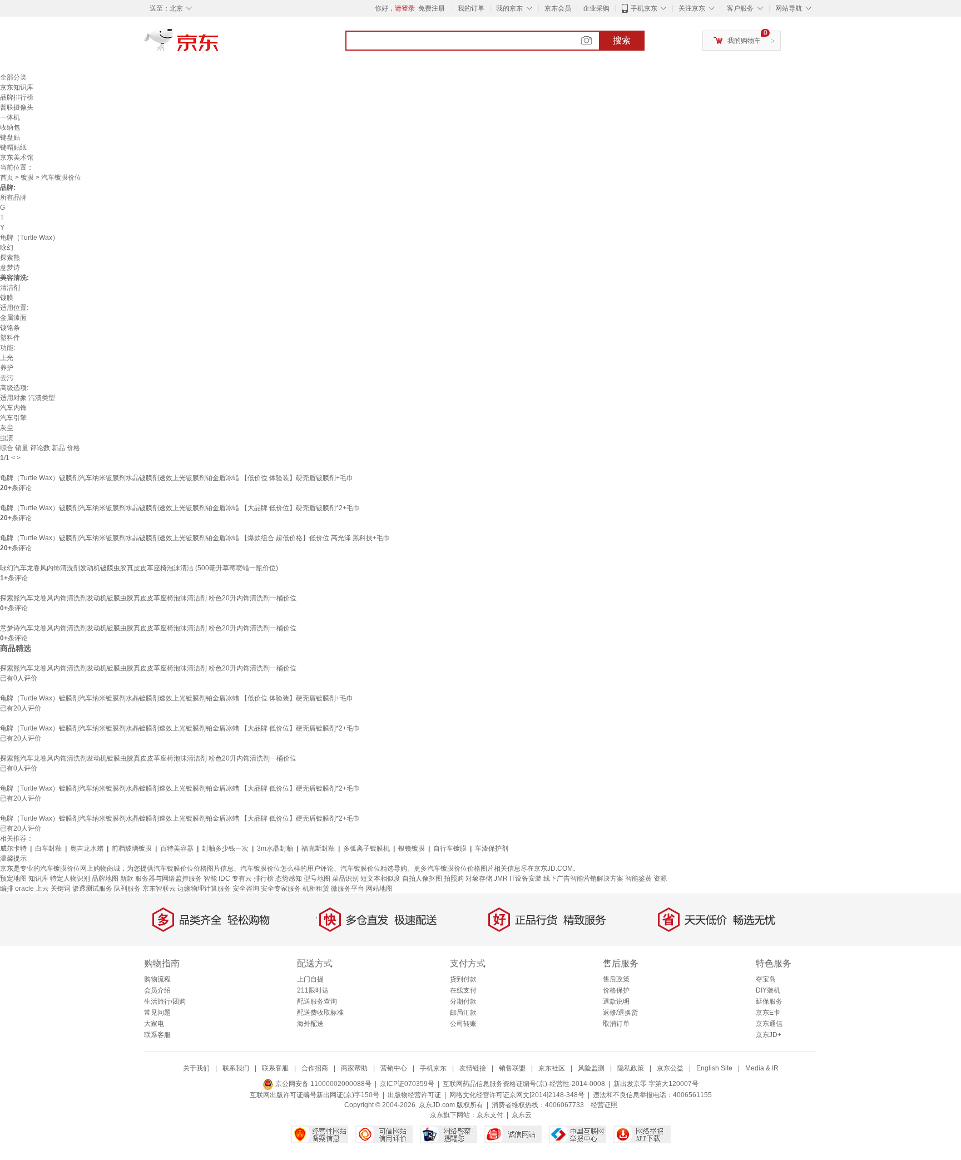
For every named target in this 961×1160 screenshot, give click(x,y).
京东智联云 (159, 888)
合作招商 (314, 1068)
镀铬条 (10, 328)
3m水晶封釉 (275, 848)
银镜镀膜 (411, 848)
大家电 (154, 1024)
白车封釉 (48, 848)
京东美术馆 (16, 157)
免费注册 (431, 8)
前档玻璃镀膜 (132, 848)
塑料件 (10, 338)
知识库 (38, 878)
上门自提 (310, 979)
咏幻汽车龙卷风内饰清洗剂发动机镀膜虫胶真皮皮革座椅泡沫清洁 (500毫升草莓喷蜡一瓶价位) (139, 568)
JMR (501, 878)
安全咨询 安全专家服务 (266, 888)
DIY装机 (768, 990)
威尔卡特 (13, 848)
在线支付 (463, 990)
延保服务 (769, 1001)
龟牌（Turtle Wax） (29, 237)
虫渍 (6, 438)
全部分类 (13, 77)
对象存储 (478, 878)
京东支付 (490, 1115)
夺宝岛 (766, 979)
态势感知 (288, 878)
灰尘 (6, 428)
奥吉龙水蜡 (86, 848)
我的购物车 (744, 41)
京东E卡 (768, 1012)
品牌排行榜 (16, 97)
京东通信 (769, 1024)
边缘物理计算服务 (204, 888)
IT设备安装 (525, 878)
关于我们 (196, 1068)
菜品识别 (345, 878)
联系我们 (235, 1068)
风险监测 (591, 1068)
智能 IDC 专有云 (228, 878)
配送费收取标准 (320, 1012)
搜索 (622, 40)
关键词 (61, 888)
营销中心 (393, 1068)
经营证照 (604, 1105)
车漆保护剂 (491, 848)
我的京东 (509, 8)
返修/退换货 (620, 1012)
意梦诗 (10, 268)
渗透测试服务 (92, 888)
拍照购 (454, 878)
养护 (6, 368)
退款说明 (616, 1001)
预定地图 (13, 878)
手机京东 (644, 8)
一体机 (10, 117)
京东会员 (557, 8)
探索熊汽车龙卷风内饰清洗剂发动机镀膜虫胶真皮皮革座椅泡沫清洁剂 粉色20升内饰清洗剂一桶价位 (148, 598)
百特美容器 (177, 848)
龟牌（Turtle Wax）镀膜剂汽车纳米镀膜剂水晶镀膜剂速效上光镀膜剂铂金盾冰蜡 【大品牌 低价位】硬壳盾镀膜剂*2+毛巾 (180, 508)
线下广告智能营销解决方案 (583, 878)
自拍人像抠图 (422, 878)
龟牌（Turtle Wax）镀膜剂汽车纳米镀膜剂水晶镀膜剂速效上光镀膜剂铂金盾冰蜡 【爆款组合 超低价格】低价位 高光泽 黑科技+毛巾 (195, 538)
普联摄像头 (16, 107)
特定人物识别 (70, 878)
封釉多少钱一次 (225, 848)
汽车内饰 (13, 408)
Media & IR (762, 1068)
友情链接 (472, 1068)
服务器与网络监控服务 (168, 878)
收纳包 (10, 127)
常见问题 (157, 1012)
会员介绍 (157, 990)
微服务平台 (347, 888)
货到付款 (463, 979)
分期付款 (463, 1001)
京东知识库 (16, 87)
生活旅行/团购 (165, 1001)
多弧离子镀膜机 (366, 848)
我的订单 (471, 8)
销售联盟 (512, 1068)
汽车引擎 (13, 418)
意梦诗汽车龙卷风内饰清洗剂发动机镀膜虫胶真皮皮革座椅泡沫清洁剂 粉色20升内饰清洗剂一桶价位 (148, 628)
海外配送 (310, 1024)
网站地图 (379, 888)
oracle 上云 (32, 888)
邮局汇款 (463, 1012)
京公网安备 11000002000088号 (322, 1084)
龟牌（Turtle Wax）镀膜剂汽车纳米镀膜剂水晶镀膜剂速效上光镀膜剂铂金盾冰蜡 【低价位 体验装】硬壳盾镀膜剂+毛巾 (176, 478)
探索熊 (10, 257)
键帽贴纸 (13, 147)
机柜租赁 (316, 888)
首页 (6, 177)
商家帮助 (354, 1068)
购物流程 (157, 979)
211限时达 (313, 990)
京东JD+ (768, 1035)
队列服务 (127, 888)
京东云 (522, 1115)
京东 (219, 44)
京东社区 (551, 1068)
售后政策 (616, 979)
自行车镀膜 (450, 848)
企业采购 (596, 8)
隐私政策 (630, 1068)
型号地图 (317, 878)
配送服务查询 (317, 1001)
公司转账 (463, 1024)
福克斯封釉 (318, 848)
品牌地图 (105, 878)
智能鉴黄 (638, 878)
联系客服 (157, 1035)
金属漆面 (13, 318)
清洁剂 (10, 288)
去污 (6, 378)
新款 (126, 878)
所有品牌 (13, 197)
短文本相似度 (380, 878)
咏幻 (6, 247)
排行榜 (264, 878)
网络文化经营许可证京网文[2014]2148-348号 (516, 1095)
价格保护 (616, 990)
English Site (714, 1068)
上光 (6, 358)
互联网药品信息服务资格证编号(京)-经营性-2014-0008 (524, 1084)
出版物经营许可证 (414, 1095)
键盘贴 (10, 137)
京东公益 (670, 1068)
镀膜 (27, 177)
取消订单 (616, 1024)
